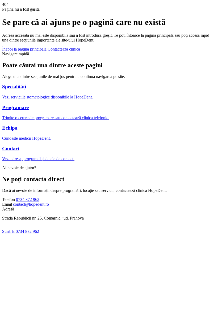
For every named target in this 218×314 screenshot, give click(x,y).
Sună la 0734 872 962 (20, 231)
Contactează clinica (64, 49)
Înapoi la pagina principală (24, 49)
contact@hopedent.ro (31, 204)
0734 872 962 (27, 199)
